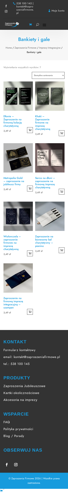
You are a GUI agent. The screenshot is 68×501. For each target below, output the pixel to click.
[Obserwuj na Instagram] (6, 11)
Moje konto (58, 11)
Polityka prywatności (18, 429)
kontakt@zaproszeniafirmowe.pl (37, 357)
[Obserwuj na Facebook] (6, 6)
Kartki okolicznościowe (21, 393)
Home (9, 48)
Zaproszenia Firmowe (25, 48)
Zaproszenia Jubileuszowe (24, 386)
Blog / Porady (13, 436)
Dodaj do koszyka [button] (30, 130)
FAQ (6, 422)
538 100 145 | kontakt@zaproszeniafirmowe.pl (25, 8)
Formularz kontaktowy (19, 350)
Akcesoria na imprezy (20, 400)
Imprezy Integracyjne (50, 48)
